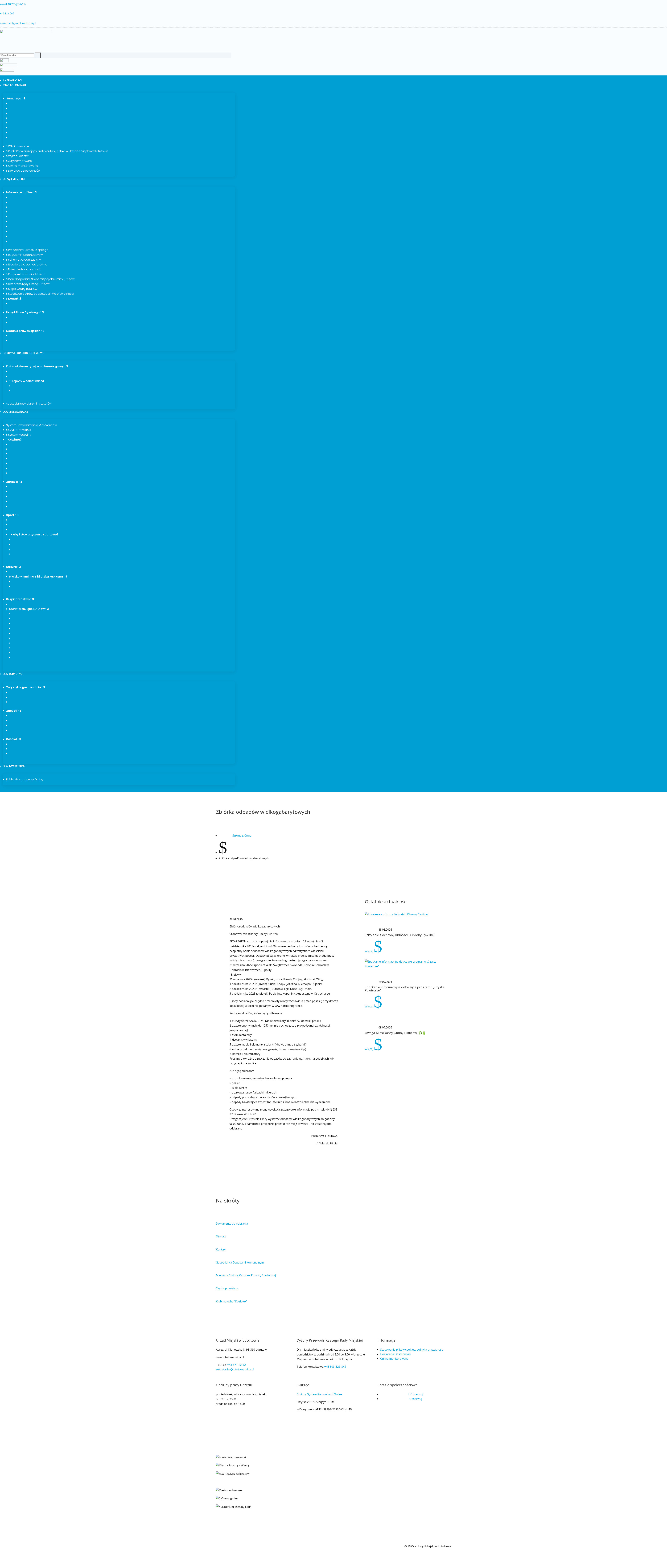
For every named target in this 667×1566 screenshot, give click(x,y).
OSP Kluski (20, 638)
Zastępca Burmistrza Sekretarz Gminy (34, 108)
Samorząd (15, 98)
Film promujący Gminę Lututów (28, 284)
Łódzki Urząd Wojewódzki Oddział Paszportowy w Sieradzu (48, 322)
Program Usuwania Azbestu (25, 274)
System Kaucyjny (18, 435)
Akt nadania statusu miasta (27, 340)
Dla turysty (13, 674)
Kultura (13, 567)
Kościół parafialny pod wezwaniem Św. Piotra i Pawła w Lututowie (52, 730)
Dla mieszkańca (15, 412)
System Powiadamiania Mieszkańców (31, 425)
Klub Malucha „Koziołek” (25, 444)
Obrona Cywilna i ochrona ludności (33, 604)
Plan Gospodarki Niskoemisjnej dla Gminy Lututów (40, 279)
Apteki (14, 506)
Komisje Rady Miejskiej (24, 128)
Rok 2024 (19, 386)
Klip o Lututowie (20, 336)
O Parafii (15, 744)
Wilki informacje (17, 146)
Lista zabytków (19, 715)
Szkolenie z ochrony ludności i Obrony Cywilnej (400, 935)
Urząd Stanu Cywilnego (25, 312)
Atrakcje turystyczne (23, 692)
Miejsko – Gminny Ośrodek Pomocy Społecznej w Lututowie (48, 491)
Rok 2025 (19, 391)
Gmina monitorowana (22, 166)
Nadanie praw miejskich (25, 331)
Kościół (13, 739)
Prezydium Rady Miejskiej (26, 118)
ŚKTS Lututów (22, 544)
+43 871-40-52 (236, 1365)
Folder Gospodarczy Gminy (24, 779)
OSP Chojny (20, 657)
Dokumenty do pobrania (24, 269)
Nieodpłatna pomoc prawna (26, 265)
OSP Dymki (20, 648)
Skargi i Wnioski (20, 217)
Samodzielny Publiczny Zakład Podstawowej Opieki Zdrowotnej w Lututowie (59, 487)
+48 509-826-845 (335, 1367)
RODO (17, 581)
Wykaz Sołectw (17, 156)
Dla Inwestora (14, 766)
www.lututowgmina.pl (13, 4)
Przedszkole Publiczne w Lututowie (33, 463)
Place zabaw (18, 525)
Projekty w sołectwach (26, 381)
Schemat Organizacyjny (23, 260)
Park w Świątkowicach (24, 725)
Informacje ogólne (21, 192)
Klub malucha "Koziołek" (231, 1301)
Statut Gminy (18, 207)
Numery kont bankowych (26, 303)
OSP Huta (19, 643)
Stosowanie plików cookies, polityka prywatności (40, 294)
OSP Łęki (18, 628)
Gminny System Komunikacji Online (319, 1394)
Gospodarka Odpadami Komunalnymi (240, 1262)
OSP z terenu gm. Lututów (29, 609)
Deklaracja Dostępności (23, 171)
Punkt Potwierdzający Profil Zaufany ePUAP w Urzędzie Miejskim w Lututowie (57, 151)
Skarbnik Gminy (20, 113)
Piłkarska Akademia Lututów (31, 554)
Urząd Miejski (14, 179)
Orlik (13, 520)
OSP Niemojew (22, 623)
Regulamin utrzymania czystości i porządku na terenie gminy (49, 226)
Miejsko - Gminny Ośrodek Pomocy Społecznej (246, 1275)
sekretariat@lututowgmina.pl (18, 23)
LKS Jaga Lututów (24, 539)
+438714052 (7, 13)
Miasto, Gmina (14, 85)
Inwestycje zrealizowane (25, 376)
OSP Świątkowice (24, 614)
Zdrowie (14, 482)
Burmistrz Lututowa (23, 103)
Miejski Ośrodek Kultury (25, 572)
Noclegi (15, 702)
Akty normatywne (19, 161)
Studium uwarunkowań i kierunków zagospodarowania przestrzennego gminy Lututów (67, 231)
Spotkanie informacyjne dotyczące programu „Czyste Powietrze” (404, 988)
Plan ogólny (17, 236)
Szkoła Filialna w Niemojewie (28, 458)
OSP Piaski (19, 618)
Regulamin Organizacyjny (24, 255)
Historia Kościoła (21, 749)
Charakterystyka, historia (26, 197)
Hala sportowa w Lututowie (28, 529)
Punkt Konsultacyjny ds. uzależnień (32, 496)
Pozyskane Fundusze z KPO (27, 449)
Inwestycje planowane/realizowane (32, 371)
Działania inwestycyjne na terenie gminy (37, 366)
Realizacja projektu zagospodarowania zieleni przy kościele (48, 754)
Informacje (20, 586)
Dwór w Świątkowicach (24, 720)
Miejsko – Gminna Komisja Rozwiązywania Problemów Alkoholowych (54, 501)
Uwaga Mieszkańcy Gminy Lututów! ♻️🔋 (395, 1033)
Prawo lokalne (19, 212)
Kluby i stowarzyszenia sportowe (33, 534)
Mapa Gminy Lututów (21, 289)
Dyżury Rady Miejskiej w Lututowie (32, 132)
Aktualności (12, 80)
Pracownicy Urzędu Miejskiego (27, 250)
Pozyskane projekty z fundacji (29, 473)
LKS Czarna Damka (25, 549)
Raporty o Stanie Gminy (25, 241)
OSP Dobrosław (23, 653)
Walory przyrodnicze (23, 697)
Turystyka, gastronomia (25, 687)
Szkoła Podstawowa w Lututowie (31, 453)
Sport (12, 515)
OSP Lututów (21, 633)
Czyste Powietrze (18, 430)
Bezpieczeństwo (20, 599)
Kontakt (13, 299)
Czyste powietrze (227, 1288)
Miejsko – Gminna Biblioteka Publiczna (38, 577)
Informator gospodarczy (23, 353)
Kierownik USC (19, 317)
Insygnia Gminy (20, 202)
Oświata (14, 440)
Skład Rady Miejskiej (23, 123)
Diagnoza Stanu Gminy (25, 221)
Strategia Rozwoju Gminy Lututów (29, 404)
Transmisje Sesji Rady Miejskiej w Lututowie (38, 137)
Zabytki (13, 711)
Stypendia (16, 468)
